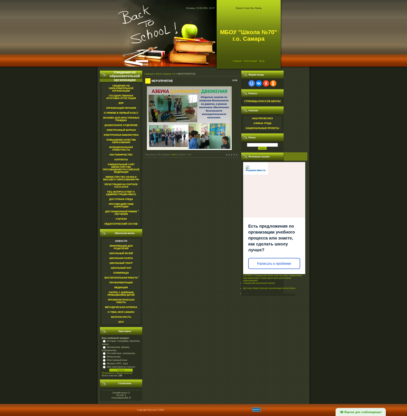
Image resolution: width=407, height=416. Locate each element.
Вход (261, 61)
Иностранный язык (117, 360)
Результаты (108, 373)
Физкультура (113, 356)
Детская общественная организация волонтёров (269, 288)
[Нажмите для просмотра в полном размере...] (189, 149)
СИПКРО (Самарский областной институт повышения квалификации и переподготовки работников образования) (272, 278)
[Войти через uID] (251, 83)
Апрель (167, 74)
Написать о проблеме (274, 263)
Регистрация (250, 61)
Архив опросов (124, 373)
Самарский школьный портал (259, 283)
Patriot (174, 155)
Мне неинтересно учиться (121, 367)
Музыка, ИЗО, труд (117, 363)
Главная (237, 61)
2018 (158, 74)
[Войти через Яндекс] (266, 83)
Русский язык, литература (121, 353)
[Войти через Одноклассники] (273, 83)
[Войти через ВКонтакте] (259, 83)
